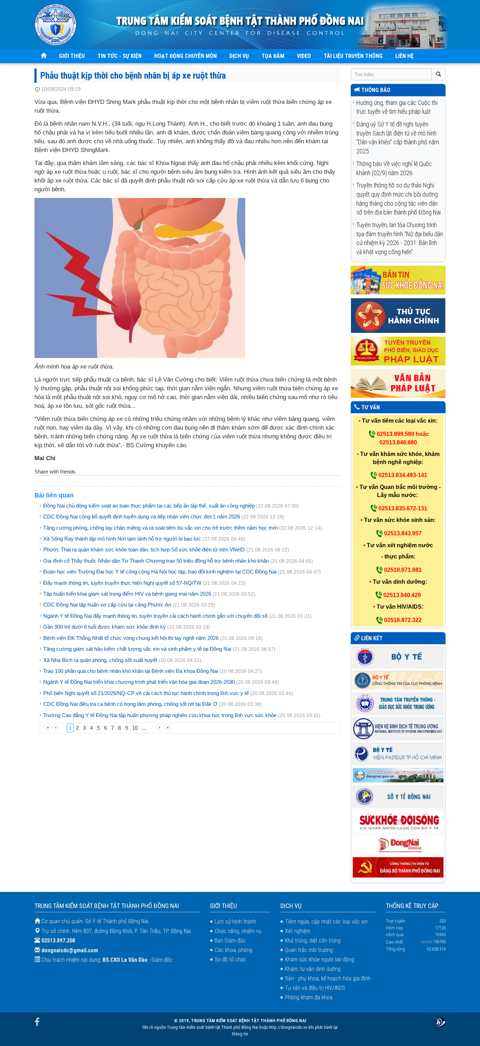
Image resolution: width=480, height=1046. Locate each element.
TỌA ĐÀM (272, 56)
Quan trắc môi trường (309, 950)
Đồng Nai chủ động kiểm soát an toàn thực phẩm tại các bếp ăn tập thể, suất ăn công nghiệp (149, 506)
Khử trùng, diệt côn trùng (312, 940)
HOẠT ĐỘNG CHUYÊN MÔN (185, 56)
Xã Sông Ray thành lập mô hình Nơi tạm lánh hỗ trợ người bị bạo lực (122, 539)
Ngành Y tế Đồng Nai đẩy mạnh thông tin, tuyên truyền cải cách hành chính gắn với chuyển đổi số (155, 616)
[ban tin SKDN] (398, 279)
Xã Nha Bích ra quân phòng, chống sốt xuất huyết (100, 660)
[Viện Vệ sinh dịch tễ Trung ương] (398, 728)
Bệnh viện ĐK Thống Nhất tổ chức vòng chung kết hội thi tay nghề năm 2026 (131, 638)
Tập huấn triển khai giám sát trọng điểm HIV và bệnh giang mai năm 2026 (127, 594)
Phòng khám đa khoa (308, 997)
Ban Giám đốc (230, 940)
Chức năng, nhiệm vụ (238, 931)
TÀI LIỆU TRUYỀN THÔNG (353, 56)
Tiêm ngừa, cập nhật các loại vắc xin (326, 921)
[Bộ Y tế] (398, 657)
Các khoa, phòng (233, 950)
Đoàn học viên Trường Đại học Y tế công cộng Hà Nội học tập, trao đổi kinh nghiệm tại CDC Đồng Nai (160, 572)
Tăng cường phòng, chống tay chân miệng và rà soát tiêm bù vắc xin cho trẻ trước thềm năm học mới (160, 528)
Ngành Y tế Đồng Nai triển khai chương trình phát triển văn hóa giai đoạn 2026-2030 (139, 682)
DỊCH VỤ (239, 56)
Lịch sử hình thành (235, 921)
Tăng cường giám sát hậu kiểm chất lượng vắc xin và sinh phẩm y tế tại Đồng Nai (138, 649)
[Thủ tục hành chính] (398, 315)
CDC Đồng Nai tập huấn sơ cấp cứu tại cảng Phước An (107, 605)
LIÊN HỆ (404, 56)
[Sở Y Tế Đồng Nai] (398, 796)
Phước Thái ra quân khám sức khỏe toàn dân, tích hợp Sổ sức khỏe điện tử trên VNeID (144, 549)
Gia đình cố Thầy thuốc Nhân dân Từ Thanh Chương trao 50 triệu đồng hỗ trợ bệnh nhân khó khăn (156, 561)
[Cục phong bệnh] (398, 680)
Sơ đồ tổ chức (230, 959)
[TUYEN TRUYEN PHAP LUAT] (398, 350)
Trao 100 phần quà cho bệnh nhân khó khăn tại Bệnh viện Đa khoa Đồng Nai (130, 671)
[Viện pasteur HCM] (398, 753)
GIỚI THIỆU (72, 56)
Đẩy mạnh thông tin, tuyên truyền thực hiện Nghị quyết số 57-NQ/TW (122, 583)
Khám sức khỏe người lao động (319, 959)
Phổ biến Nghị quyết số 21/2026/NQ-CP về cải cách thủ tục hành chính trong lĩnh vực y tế (146, 693)
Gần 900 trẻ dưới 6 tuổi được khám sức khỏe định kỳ (104, 627)
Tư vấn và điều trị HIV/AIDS (315, 988)
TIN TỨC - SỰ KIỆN (119, 56)
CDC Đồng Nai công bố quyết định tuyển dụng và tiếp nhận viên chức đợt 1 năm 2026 (141, 516)
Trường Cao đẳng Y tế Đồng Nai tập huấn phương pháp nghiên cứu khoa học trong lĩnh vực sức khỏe (160, 715)
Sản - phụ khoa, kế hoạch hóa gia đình (327, 978)
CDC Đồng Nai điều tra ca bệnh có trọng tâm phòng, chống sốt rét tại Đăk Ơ (130, 704)
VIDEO (304, 56)
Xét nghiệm (297, 931)
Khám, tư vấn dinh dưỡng (312, 969)
